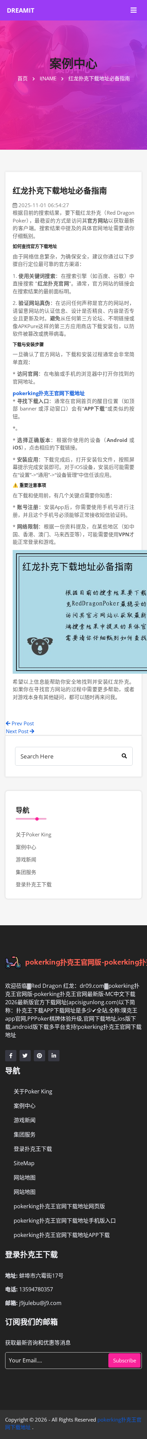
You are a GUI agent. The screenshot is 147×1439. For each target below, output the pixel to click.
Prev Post (22, 723)
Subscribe (124, 1360)
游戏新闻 (26, 859)
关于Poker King (33, 834)
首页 (23, 78)
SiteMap (24, 1163)
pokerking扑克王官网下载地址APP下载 (62, 1235)
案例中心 (26, 847)
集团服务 (26, 872)
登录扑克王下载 (34, 884)
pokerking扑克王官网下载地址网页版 (59, 1206)
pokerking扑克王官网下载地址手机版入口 (65, 1220)
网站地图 (25, 1177)
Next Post (18, 731)
